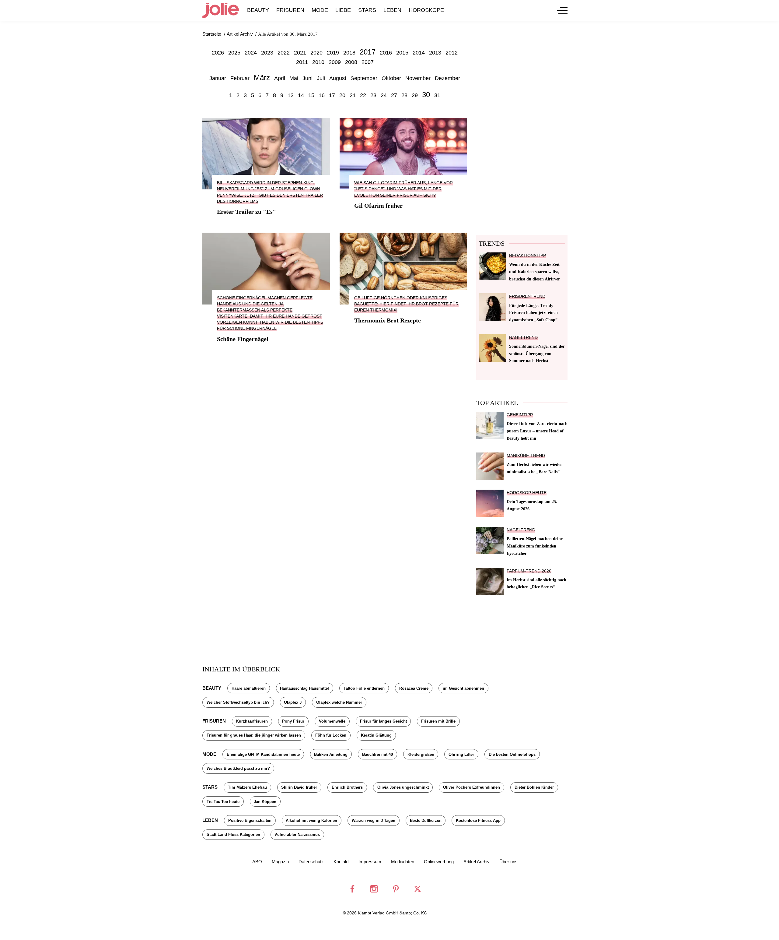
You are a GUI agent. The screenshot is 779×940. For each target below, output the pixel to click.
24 (384, 95)
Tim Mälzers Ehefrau (247, 787)
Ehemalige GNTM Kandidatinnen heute (263, 754)
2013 (435, 53)
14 (301, 95)
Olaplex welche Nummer (339, 702)
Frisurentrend (527, 296)
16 (322, 95)
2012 (451, 53)
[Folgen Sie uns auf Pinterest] (396, 889)
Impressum (369, 861)
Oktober (391, 78)
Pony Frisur (293, 721)
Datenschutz (311, 861)
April (279, 78)
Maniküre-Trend (526, 455)
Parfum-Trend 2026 (529, 571)
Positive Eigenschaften (249, 820)
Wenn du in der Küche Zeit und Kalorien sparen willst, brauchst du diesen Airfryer (534, 271)
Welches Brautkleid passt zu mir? (238, 768)
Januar (217, 78)
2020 (316, 53)
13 (291, 95)
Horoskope (426, 10)
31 (437, 95)
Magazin (280, 861)
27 (394, 95)
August (337, 78)
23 (373, 95)
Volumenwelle (332, 721)
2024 (251, 53)
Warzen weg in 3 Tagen (373, 820)
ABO (257, 861)
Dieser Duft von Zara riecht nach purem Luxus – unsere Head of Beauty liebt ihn (537, 431)
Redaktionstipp (527, 255)
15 (311, 95)
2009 (335, 62)
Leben (392, 10)
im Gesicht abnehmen (463, 688)
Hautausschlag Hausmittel (304, 688)
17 (332, 95)
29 (415, 95)
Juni (307, 78)
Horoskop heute (527, 493)
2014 (419, 53)
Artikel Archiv (476, 861)
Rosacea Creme (413, 688)
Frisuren (290, 10)
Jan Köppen (265, 801)
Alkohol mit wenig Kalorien (311, 820)
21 (353, 95)
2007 (368, 62)
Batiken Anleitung (331, 754)
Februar (240, 78)
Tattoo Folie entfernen (364, 688)
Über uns (508, 861)
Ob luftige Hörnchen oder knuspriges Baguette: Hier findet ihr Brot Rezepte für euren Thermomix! (406, 304)
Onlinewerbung (439, 861)
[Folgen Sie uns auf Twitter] (417, 889)
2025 (234, 53)
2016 (386, 53)
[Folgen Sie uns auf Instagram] (374, 889)
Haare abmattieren (249, 688)
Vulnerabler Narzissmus (297, 834)
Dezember (447, 78)
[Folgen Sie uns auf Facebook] (352, 889)
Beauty (258, 10)
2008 (351, 62)
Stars (367, 10)
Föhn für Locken (330, 735)
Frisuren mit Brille (438, 721)
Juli (321, 78)
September (364, 78)
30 (426, 94)
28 (404, 95)
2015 (402, 53)
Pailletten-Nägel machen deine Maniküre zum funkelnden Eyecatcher (535, 546)
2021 (300, 53)
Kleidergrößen (420, 754)
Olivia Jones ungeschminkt (403, 787)
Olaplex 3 (293, 702)
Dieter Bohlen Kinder (534, 787)
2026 (218, 53)
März (262, 77)
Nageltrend (523, 337)
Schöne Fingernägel (242, 339)
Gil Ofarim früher (378, 205)
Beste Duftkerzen (426, 820)
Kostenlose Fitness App (478, 820)
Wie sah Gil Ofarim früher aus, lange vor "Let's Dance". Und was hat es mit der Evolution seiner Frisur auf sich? (403, 189)
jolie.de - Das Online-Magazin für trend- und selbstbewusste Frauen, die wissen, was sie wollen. (220, 10)
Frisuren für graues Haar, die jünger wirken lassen (254, 735)
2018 (349, 53)
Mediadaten (402, 861)
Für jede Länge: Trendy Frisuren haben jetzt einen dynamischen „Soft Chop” (533, 312)
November (418, 78)
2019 (333, 53)
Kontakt (341, 861)
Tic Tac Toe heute (223, 801)
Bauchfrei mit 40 (377, 754)
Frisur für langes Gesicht (383, 721)
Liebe (343, 10)
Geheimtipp (520, 415)
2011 (302, 62)
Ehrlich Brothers (347, 787)
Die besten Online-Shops (512, 754)
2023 (267, 53)
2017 (368, 52)
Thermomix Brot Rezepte (387, 320)
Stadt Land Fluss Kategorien (233, 834)
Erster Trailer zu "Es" (246, 211)
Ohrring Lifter (461, 754)
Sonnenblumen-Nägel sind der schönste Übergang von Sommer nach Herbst (537, 353)
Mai (293, 78)
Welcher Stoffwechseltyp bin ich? (238, 702)
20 (342, 95)
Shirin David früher (299, 787)
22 (363, 95)
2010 (318, 62)
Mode (320, 10)
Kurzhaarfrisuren (252, 721)
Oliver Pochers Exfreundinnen (471, 787)
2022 (284, 53)
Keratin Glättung (376, 735)
